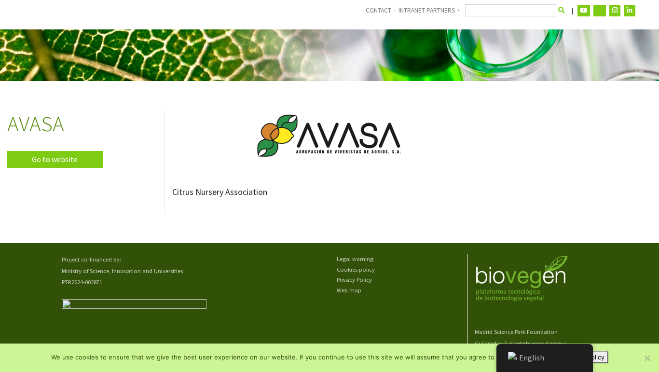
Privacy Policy (354, 279)
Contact (378, 10)
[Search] (561, 10)
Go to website (55, 159)
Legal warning (355, 258)
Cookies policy (356, 269)
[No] (647, 358)
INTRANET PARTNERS (426, 10)
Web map (349, 290)
